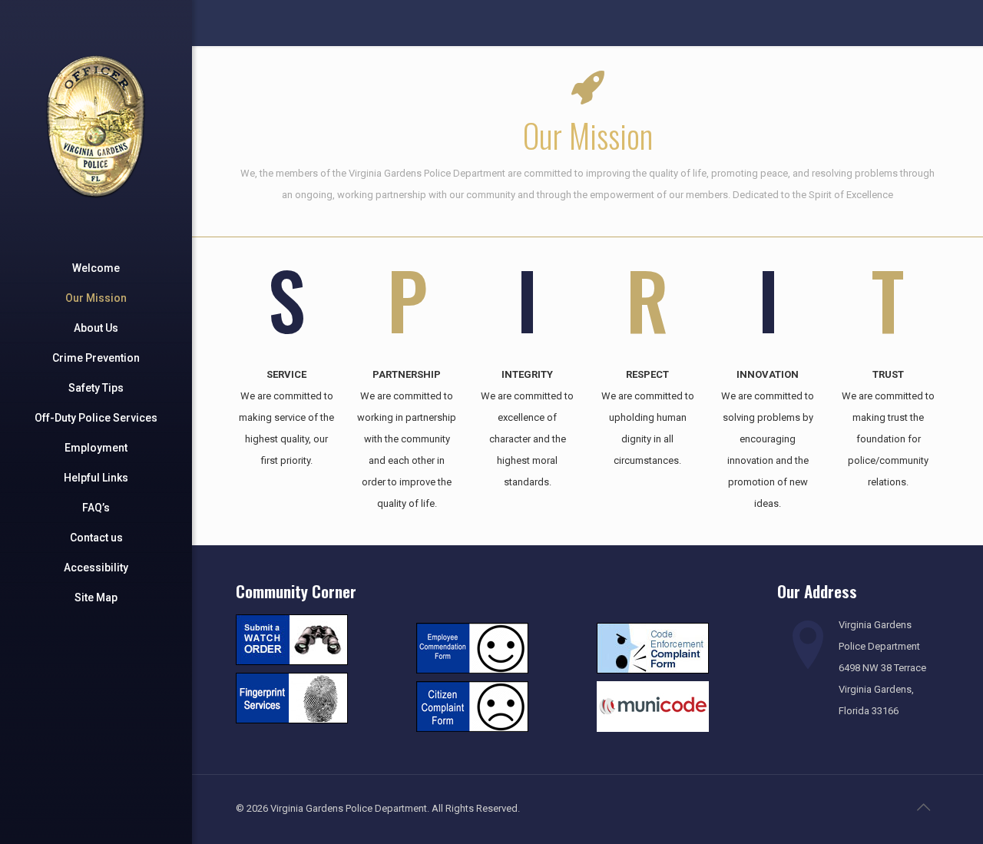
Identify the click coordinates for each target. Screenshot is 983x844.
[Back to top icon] (923, 807)
